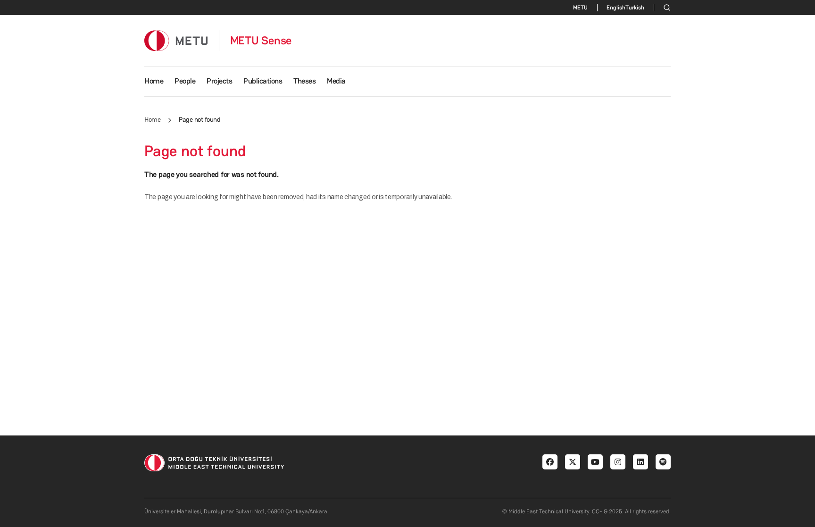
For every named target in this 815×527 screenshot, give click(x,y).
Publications (262, 81)
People (185, 81)
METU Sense (261, 40)
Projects (219, 81)
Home (153, 81)
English (616, 7)
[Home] (176, 40)
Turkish (634, 7)
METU (580, 7)
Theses (304, 81)
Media (336, 81)
